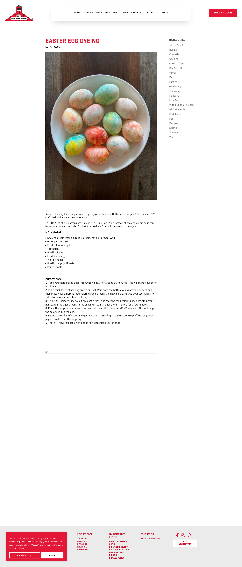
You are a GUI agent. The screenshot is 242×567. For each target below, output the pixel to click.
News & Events (117, 552)
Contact (163, 13)
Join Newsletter (185, 543)
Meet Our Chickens (151, 539)
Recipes (173, 123)
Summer (174, 132)
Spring (173, 127)
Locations (111, 13)
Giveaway (174, 91)
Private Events (132, 13)
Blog (150, 13)
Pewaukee (82, 544)
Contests (174, 54)
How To (173, 100)
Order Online (94, 13)
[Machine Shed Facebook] (179, 536)
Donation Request (118, 547)
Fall (171, 77)
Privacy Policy (116, 558)
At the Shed (176, 45)
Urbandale (83, 549)
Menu (77, 13)
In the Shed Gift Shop (181, 104)
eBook (172, 72)
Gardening (175, 86)
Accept (52, 555)
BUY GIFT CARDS (223, 13)
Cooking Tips (176, 63)
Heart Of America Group (118, 543)
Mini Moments (177, 109)
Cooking (173, 58)
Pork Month (175, 114)
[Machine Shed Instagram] (185, 536)
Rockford (82, 547)
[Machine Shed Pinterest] (191, 536)
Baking (173, 49)
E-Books (113, 555)
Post (171, 118)
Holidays (174, 95)
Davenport (82, 541)
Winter (173, 137)
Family (173, 81)
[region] (36, 546)
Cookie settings (24, 555)
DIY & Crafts (176, 68)
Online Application (119, 549)
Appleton (82, 539)
